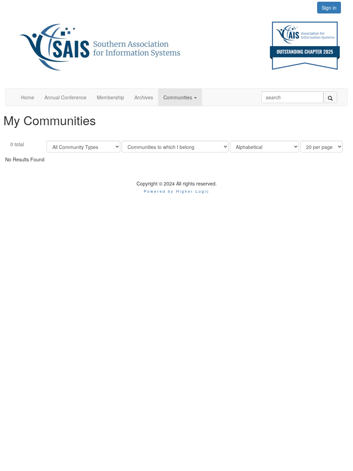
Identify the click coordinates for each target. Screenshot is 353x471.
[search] (330, 97)
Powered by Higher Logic (177, 191)
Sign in (329, 7)
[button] (180, 97)
